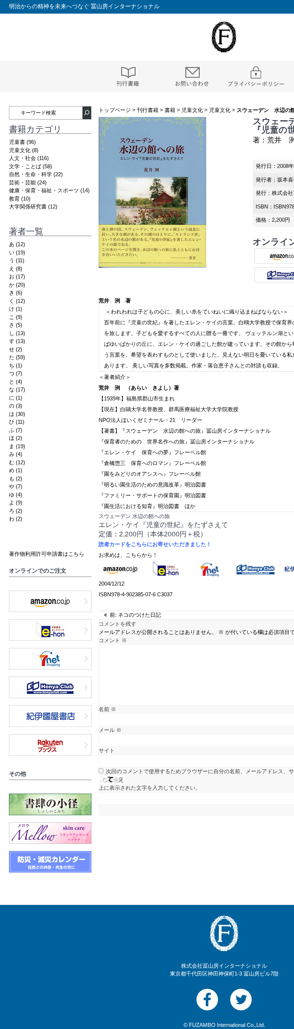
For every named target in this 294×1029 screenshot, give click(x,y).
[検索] (86, 113)
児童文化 (192, 110)
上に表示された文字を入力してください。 (150, 788)
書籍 (170, 110)
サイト (107, 750)
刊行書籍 (147, 110)
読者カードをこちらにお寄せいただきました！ (155, 544)
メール (110, 730)
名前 (107, 709)
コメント (113, 640)
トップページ (115, 110)
